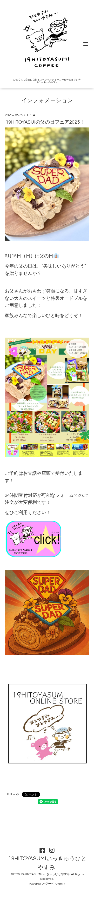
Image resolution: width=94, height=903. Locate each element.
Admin (60, 883)
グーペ (49, 883)
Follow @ (13, 794)
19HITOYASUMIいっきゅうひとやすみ (47, 863)
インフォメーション (47, 100)
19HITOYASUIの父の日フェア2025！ (45, 122)
